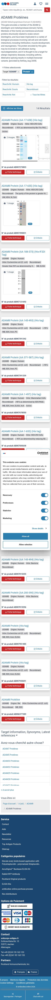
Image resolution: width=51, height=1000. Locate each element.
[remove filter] (18, 71)
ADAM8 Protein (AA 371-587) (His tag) (23, 357)
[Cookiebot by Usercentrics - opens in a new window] (37, 453)
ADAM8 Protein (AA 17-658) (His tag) (22, 120)
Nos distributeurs (9, 894)
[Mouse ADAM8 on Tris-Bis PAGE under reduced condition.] (21, 147)
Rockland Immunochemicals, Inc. (15, 964)
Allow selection (25, 544)
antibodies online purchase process (17, 889)
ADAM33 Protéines (11, 761)
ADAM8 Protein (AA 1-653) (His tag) (21, 431)
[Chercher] (47, 9)
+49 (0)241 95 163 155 (15, 955)
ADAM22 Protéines (11, 785)
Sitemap (5, 849)
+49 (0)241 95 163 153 (14, 952)
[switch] (44, 503)
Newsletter (6, 834)
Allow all (25, 536)
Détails (39, 172)
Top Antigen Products (11, 844)
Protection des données (38, 980)
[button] (47, 148)
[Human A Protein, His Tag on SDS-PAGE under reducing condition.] (21, 213)
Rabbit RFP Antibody (11, 874)
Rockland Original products (14, 879)
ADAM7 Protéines (10, 749)
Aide (4, 829)
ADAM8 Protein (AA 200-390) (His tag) (23, 592)
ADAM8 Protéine (11, 699)
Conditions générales (25, 983)
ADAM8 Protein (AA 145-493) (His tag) (23, 320)
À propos (4, 980)
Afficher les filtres (14, 108)
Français (21, 972)
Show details (37, 528)
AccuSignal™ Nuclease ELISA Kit (16, 869)
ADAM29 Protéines (11, 773)
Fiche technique (14, 172)
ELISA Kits (6, 884)
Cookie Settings (7, 983)
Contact (5, 824)
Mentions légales (17, 980)
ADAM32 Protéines (11, 767)
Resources (6, 839)
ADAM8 (30, 803)
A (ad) (21, 803)
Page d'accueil (9, 803)
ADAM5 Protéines (10, 755)
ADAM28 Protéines (11, 779)
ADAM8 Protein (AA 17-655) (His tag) (22, 185)
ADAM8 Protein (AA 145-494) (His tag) (23, 559)
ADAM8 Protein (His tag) (15, 625)
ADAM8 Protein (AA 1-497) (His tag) (21, 394)
